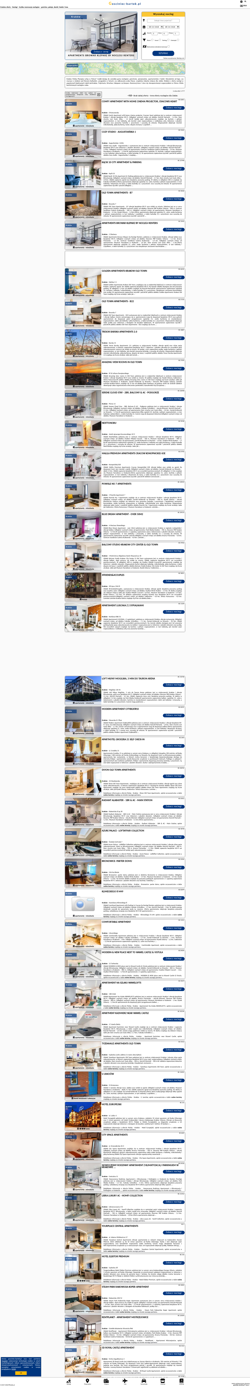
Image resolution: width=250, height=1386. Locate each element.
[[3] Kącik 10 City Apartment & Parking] (83, 174)
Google (4, 1361)
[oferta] (74, 126)
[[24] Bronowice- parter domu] (83, 873)
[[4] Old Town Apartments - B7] (83, 204)
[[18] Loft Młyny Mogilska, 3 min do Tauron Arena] (83, 690)
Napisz (247, 1385)
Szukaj (163, 53)
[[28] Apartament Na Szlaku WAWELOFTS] (83, 994)
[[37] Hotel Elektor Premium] (83, 1268)
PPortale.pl (11, 1385)
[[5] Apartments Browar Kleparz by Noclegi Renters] (83, 235)
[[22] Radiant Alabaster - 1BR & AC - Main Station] (83, 812)
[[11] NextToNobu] (83, 435)
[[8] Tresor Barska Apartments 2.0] (83, 343)
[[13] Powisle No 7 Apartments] (83, 495)
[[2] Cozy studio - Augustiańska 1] (83, 143)
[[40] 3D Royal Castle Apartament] (83, 1359)
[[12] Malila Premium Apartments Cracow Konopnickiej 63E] (83, 465)
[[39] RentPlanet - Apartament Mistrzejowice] (83, 1329)
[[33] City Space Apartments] (83, 1146)
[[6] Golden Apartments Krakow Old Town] (83, 283)
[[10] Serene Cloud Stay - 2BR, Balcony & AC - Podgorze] (83, 404)
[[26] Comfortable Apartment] (83, 934)
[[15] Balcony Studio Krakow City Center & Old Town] (83, 556)
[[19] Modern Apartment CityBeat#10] (83, 721)
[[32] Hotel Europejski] (83, 1116)
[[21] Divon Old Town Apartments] (83, 781)
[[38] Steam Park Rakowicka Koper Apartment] (83, 1298)
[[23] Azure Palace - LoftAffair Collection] (83, 842)
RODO (14, 1369)
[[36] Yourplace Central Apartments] (83, 1238)
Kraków (69, 104)
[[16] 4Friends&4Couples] (83, 587)
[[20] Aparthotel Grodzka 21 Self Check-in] (83, 751)
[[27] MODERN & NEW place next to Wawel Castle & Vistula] (83, 964)
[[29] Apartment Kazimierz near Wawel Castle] (83, 1025)
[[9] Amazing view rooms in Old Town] (83, 374)
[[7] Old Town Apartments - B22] (83, 313)
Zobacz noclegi (174, 108)
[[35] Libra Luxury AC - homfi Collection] (83, 1207)
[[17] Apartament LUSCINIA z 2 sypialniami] (83, 617)
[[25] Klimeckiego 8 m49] (83, 903)
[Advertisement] (125, 654)
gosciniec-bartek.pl (125, 4)
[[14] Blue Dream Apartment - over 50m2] (83, 526)
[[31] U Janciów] (83, 1086)
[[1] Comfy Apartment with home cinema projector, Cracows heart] (83, 113)
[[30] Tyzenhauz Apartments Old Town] (83, 1055)
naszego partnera (134, 795)
